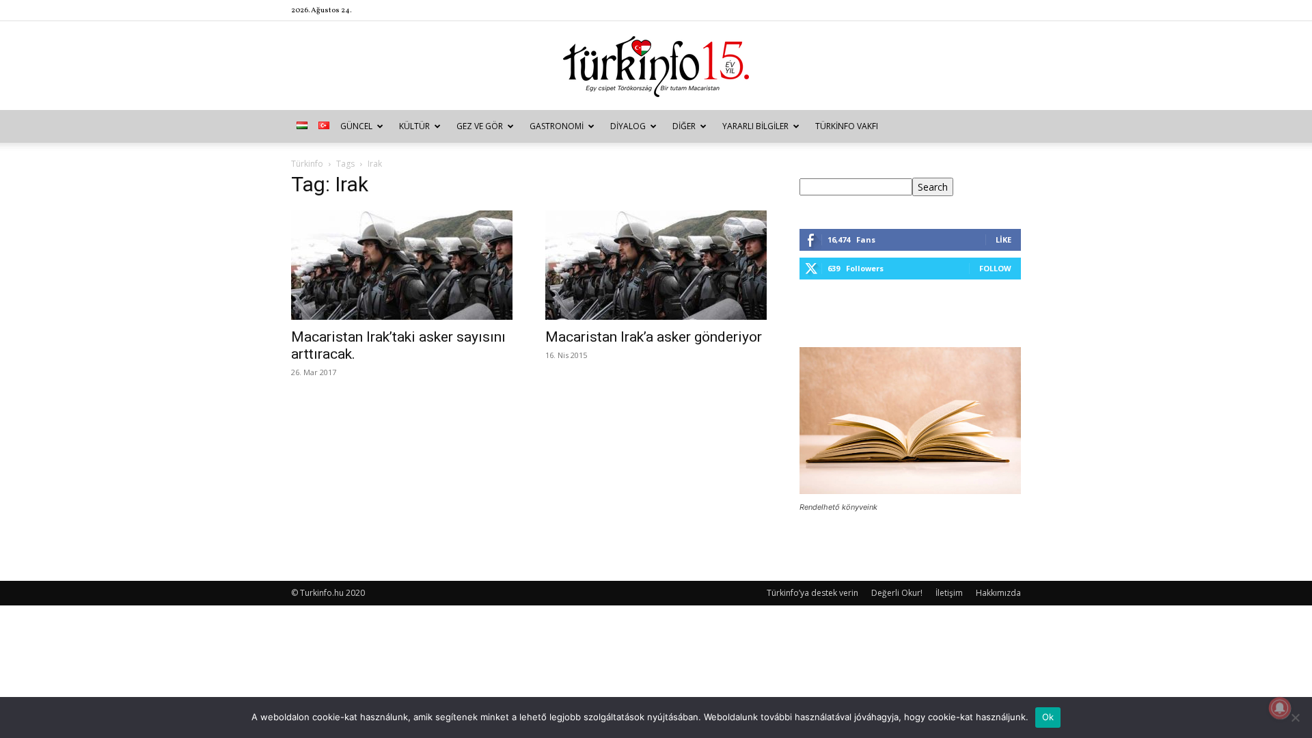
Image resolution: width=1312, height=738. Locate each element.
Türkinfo (307, 163)
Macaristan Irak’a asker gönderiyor (653, 337)
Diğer (684, 126)
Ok (1048, 716)
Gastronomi (557, 126)
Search (933, 186)
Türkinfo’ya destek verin (812, 593)
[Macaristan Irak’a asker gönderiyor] (656, 265)
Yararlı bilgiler (755, 126)
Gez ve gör (479, 126)
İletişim (949, 593)
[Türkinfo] (656, 66)
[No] (1295, 717)
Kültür (414, 126)
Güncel (356, 126)
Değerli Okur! (896, 593)
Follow (995, 268)
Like (1003, 239)
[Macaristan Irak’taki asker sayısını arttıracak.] (401, 265)
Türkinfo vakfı (846, 126)
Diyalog (628, 126)
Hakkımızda (998, 593)
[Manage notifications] (1280, 708)
